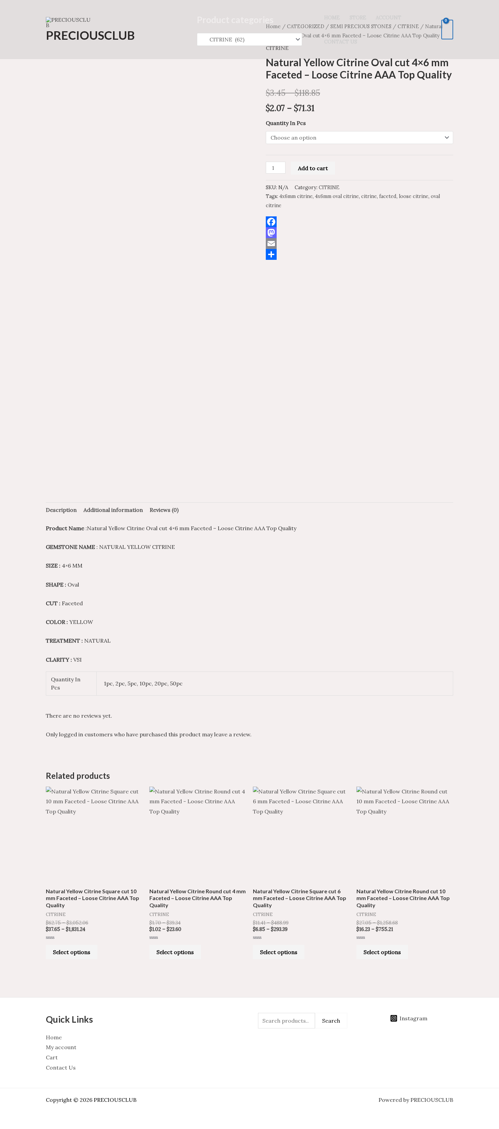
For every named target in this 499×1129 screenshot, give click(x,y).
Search (331, 1020)
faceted (387, 196)
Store (358, 18)
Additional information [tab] (113, 509)
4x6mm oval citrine (337, 196)
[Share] (359, 254)
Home (332, 18)
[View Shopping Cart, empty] (447, 29)
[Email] (359, 243)
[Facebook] (359, 221)
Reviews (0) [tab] (164, 509)
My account (61, 1047)
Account (388, 18)
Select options (71, 952)
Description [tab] (61, 509)
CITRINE (329, 187)
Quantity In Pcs (286, 123)
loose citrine (413, 196)
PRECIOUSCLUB (90, 35)
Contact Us (340, 42)
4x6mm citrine (296, 196)
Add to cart (313, 168)
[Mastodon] (359, 232)
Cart (52, 1057)
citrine (369, 196)
